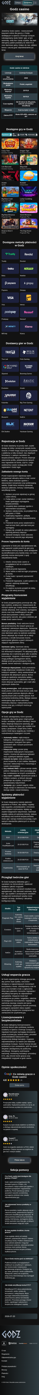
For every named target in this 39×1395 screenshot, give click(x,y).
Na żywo (14, 134)
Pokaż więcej (19, 1160)
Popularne (5, 134)
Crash (22, 134)
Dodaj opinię (19, 1085)
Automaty (31, 134)
